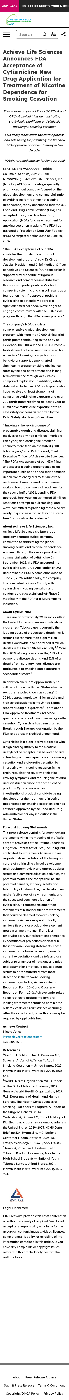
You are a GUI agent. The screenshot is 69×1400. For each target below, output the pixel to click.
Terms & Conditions (51, 1385)
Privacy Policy (53, 1393)
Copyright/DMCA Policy (23, 1393)
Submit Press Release (19, 1385)
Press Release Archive (40, 1377)
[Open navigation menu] (6, 34)
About (17, 1377)
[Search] (44, 34)
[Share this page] (63, 34)
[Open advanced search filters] (53, 34)
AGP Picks (9, 6)
